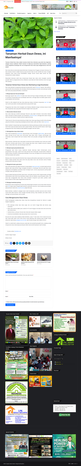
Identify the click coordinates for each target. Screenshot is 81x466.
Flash (70, 162)
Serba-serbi (65, 169)
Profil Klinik (12, 13)
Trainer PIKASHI (41, 13)
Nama (6, 291)
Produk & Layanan (21, 13)
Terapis (65, 171)
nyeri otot (46, 102)
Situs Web (31, 296)
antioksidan (19, 133)
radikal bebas (41, 133)
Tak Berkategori (59, 171)
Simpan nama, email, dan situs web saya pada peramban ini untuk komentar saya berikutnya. (25, 301)
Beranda (6, 13)
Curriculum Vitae (65, 160)
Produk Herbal (64, 167)
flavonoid (38, 87)
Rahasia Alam (59, 169)
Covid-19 (58, 160)
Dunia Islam (59, 162)
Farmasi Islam (65, 162)
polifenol (19, 95)
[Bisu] (72, 49)
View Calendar (57, 31)
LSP (48, 13)
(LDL (9, 186)
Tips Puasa (70, 171)
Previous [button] (31, 321)
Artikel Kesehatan (9, 50)
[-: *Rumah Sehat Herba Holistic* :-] (8, 7)
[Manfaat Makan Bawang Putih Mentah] (28, 257)
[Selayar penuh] (74, 49)
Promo (69, 167)
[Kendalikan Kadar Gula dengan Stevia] (12, 257)
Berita (70, 158)
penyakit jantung (21, 187)
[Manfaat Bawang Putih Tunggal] (44, 257)
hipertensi (46, 122)
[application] (66, 44)
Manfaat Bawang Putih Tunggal (43, 262)
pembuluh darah (33, 115)
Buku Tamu (52, 13)
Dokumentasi (71, 160)
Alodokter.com (17, 231)
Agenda (29, 13)
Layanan (58, 167)
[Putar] (57, 49)
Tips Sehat (59, 173)
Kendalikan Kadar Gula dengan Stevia (29, 1)
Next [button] (50, 321)
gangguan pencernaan (21, 220)
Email (6, 296)
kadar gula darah (36, 166)
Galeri (34, 13)
